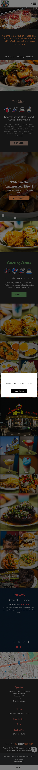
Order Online (19, 391)
